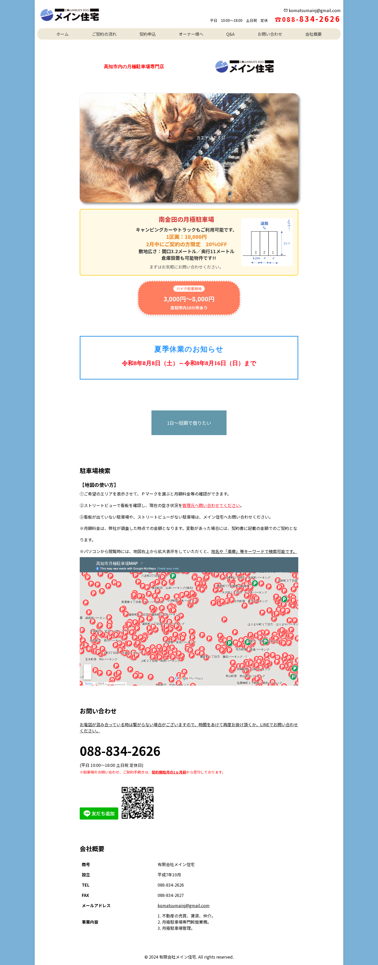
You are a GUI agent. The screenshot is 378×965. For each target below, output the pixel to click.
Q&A (230, 34)
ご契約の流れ (104, 34)
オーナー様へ (191, 34)
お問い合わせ (270, 34)
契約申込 (147, 34)
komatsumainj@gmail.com (315, 10)
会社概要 (313, 34)
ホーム (62, 34)
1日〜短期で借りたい (189, 422)
